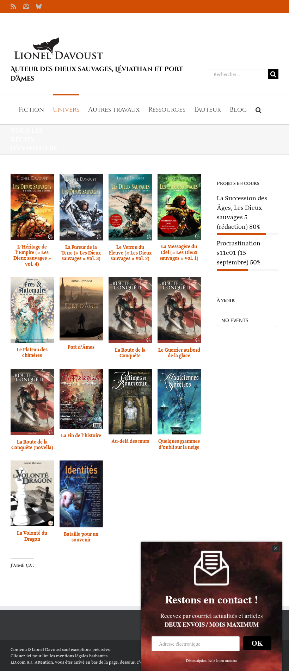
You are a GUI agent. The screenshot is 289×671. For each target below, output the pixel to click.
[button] (259, 109)
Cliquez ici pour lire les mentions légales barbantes (59, 655)
